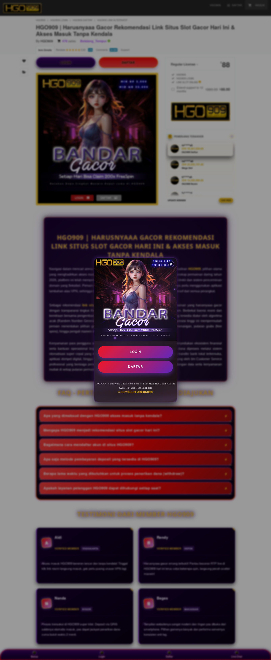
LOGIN (135, 352)
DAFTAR (135, 366)
